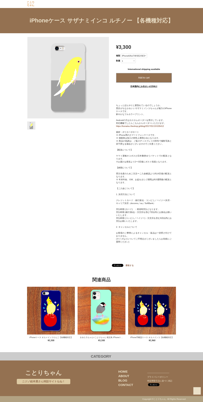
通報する (129, 265)
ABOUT (123, 376)
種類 (118, 55)
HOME (123, 371)
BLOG (122, 380)
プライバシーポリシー (157, 377)
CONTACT (125, 385)
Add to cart (144, 77)
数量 (118, 60)
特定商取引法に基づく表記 (159, 381)
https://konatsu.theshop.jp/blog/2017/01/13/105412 (140, 126)
